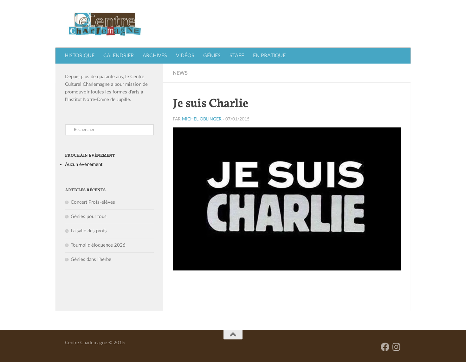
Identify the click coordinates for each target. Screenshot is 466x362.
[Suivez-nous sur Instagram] (396, 347)
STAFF (237, 55)
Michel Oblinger (202, 119)
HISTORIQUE (79, 55)
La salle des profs (89, 231)
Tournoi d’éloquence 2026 (98, 245)
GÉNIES (212, 55)
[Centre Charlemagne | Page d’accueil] (105, 24)
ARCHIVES (155, 55)
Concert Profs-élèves (93, 202)
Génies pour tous (89, 216)
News (180, 73)
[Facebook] (385, 347)
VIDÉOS (185, 55)
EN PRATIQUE (269, 55)
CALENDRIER (118, 55)
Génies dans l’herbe (91, 259)
